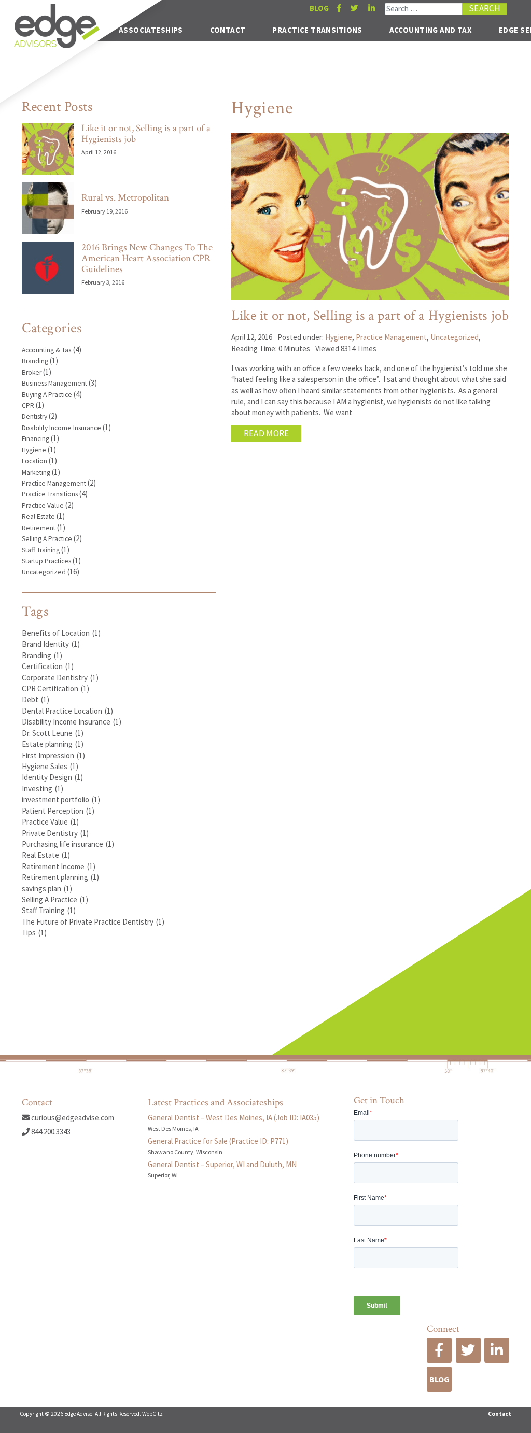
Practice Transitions (317, 30)
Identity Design (52, 777)
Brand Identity (51, 644)
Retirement (38, 527)
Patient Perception (58, 811)
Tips (34, 933)
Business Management (54, 383)
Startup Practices (46, 561)
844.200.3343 (50, 1132)
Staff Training (41, 550)
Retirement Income (58, 866)
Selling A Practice (47, 538)
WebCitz (152, 1413)
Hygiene (34, 450)
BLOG (319, 8)
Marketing (36, 472)
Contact (228, 30)
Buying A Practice (47, 394)
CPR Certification (55, 688)
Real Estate (38, 516)
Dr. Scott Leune (52, 733)
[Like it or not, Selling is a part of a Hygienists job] (48, 149)
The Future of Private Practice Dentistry (93, 922)
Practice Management (54, 483)
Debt (35, 699)
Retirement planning (60, 877)
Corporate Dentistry (60, 678)
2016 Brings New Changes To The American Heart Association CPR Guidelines (147, 259)
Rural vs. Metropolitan (125, 197)
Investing (42, 788)
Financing (35, 438)
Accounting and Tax (430, 30)
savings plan (47, 888)
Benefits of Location (61, 633)
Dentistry (34, 416)
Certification (48, 666)
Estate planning (52, 744)
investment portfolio (61, 799)
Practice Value (43, 505)
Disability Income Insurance (61, 427)
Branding (35, 361)
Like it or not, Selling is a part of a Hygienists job (146, 134)
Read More (266, 433)
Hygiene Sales (50, 766)
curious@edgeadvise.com (72, 1118)
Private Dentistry (55, 833)
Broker (31, 372)
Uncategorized (44, 571)
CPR (28, 405)
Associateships (151, 30)
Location (34, 461)
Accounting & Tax (47, 350)
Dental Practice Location (67, 711)
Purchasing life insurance (68, 844)
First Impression (53, 755)
